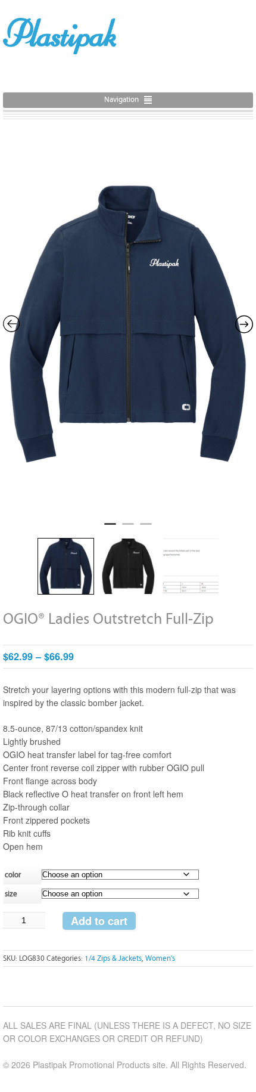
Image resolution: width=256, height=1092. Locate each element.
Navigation (121, 99)
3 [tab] (146, 529)
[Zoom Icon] (128, 323)
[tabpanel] (128, 325)
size (11, 894)
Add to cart (99, 921)
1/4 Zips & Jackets (113, 958)
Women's (160, 958)
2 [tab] (128, 529)
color (13, 875)
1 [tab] (110, 529)
